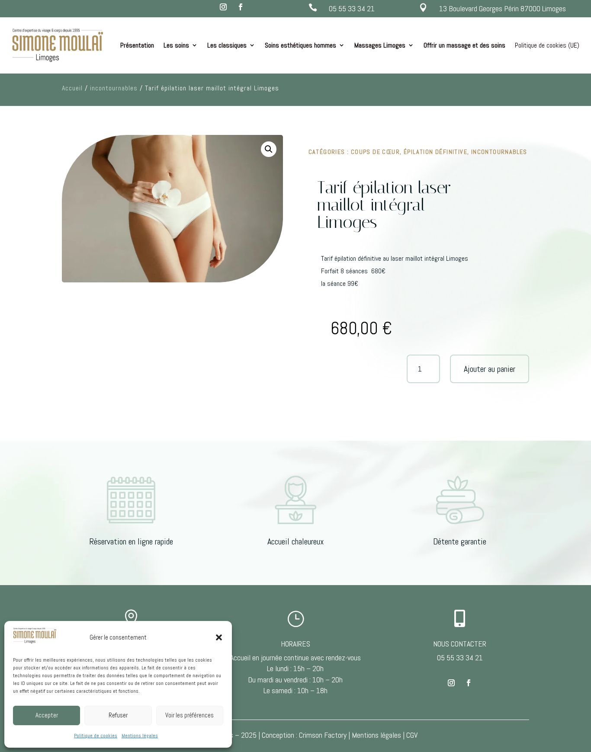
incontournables (114, 88)
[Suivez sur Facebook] (240, 7)
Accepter (46, 715)
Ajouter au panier (489, 368)
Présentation (137, 45)
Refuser (118, 715)
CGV (412, 735)
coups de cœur (375, 152)
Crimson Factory (323, 735)
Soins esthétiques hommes (300, 45)
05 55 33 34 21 (352, 8)
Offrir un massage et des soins (464, 45)
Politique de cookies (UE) (547, 45)
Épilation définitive (435, 152)
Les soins (176, 45)
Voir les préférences (189, 715)
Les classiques (227, 45)
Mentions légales (140, 735)
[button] (219, 637)
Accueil (72, 88)
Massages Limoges (379, 45)
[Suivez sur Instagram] (223, 7)
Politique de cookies (95, 735)
